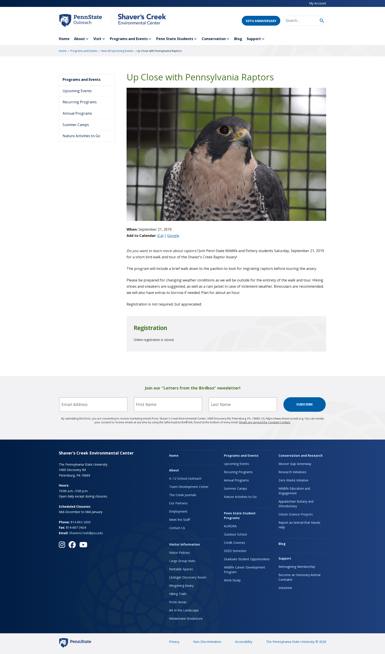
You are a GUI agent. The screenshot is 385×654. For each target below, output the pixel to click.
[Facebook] (72, 544)
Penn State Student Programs (240, 515)
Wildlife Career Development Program (244, 569)
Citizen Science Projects (296, 514)
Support (254, 38)
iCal (160, 235)
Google (173, 235)
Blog (238, 38)
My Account (317, 3)
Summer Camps (76, 124)
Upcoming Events (77, 90)
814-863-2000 (81, 522)
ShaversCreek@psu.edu (86, 533)
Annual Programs (77, 113)
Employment (178, 511)
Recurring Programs (80, 102)
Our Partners (178, 503)
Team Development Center (189, 487)
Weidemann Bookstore (186, 618)
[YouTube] (83, 544)
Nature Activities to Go (81, 135)
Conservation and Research (301, 455)
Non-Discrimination (207, 642)
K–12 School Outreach (185, 478)
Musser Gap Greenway (295, 464)
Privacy (174, 642)
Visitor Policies (179, 552)
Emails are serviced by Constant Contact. (265, 422)
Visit (97, 38)
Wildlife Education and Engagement (294, 490)
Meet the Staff (179, 519)
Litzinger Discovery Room (187, 577)
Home (64, 38)
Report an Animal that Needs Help (299, 524)
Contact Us (177, 528)
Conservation (214, 38)
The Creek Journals (182, 495)
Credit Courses (234, 542)
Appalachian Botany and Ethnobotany (296, 503)
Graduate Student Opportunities (247, 559)
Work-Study (232, 580)
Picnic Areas (177, 602)
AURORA (230, 526)
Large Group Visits (182, 561)
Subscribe (304, 404)
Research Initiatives (292, 472)
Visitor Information (184, 544)
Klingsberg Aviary (181, 585)
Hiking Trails (177, 594)
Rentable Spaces (181, 569)
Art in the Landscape (184, 610)
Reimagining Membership (297, 566)
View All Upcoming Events (117, 51)
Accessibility (243, 642)
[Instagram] (62, 544)
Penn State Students (174, 38)
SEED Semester (235, 551)
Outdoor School (235, 534)
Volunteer (285, 588)
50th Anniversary (261, 21)
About (79, 38)
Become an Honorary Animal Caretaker (299, 577)
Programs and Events (129, 38)
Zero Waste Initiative (293, 480)
